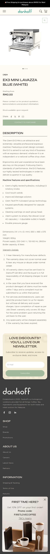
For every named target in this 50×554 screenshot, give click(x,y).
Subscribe (25, 373)
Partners (6, 468)
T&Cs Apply (25, 518)
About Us (7, 452)
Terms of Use (8, 488)
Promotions (8, 437)
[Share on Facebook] (11, 117)
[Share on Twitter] (15, 117)
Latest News (8, 463)
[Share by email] (23, 117)
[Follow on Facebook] (4, 412)
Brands (6, 432)
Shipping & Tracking (11, 483)
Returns (6, 494)
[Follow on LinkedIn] (15, 412)
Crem (5, 75)
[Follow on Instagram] (9, 412)
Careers (6, 457)
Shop (5, 427)
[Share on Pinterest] (19, 117)
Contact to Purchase (25, 122)
